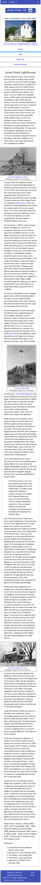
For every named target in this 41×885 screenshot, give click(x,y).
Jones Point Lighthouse (24, 394)
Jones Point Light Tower (21, 388)
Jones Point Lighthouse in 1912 (17, 177)
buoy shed (12, 333)
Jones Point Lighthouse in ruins (17, 668)
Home (4, 2)
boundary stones (19, 203)
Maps (12, 2)
